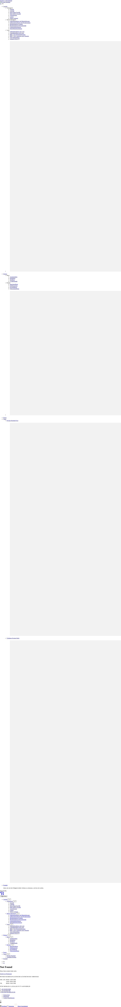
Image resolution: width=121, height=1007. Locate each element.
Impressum (6, 996)
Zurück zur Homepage (6, 974)
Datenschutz (6, 995)
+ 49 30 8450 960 (5, 990)
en (1, 3)
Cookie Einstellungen (8, 998)
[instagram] (0, 1001)
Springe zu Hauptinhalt (6, 0)
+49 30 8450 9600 (6, 989)
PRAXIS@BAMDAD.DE (8, 992)
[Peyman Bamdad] (2, 894)
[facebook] (0, 1002)
